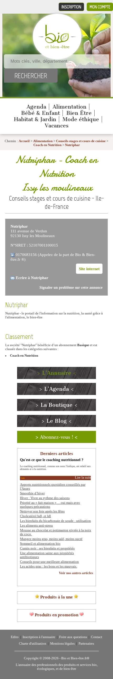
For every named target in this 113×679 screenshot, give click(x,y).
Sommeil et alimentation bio (40, 544)
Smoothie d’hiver (32, 493)
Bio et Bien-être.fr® (75, 658)
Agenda (36, 107)
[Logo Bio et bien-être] (57, 47)
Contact (96, 637)
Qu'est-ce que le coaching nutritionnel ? (51, 460)
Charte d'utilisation (32, 643)
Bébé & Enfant (40, 113)
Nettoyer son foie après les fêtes (42, 511)
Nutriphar (72, 145)
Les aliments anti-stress (36, 525)
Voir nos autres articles (76, 573)
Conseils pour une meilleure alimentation (49, 562)
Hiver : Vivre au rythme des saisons (45, 498)
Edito (15, 637)
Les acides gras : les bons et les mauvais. (48, 566)
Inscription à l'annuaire (39, 637)
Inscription (71, 6)
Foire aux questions (73, 637)
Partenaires (86, 643)
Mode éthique (81, 119)
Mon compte (100, 6)
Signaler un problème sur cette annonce (70, 288)
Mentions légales (62, 643)
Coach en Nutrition (47, 145)
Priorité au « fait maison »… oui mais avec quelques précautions (50, 505)
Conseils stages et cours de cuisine (81, 141)
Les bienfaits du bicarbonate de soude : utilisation (55, 521)
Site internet (89, 268)
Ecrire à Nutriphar (32, 277)
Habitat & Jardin (35, 119)
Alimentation (69, 107)
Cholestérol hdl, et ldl (35, 516)
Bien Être (79, 113)
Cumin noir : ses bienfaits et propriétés (47, 548)
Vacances (57, 125)
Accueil (24, 141)
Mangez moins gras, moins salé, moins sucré (51, 539)
